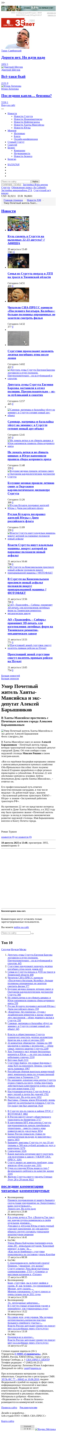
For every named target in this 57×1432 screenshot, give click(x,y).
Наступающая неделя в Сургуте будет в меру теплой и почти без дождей (29, 1093)
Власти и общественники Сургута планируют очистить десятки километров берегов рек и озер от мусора (30, 1037)
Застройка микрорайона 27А (16, 190)
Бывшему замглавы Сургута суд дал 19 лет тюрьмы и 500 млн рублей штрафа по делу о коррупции (31, 1145)
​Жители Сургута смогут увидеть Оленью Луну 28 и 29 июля (30, 1178)
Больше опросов (10, 678)
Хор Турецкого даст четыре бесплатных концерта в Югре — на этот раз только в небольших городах (29, 1054)
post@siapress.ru (32, 1368)
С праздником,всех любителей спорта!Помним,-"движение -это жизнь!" (28, 1264)
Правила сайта (9, 1407)
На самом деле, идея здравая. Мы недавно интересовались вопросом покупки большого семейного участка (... (30, 1320)
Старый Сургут (16, 142)
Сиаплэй (12, 144)
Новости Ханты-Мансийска (29, 124)
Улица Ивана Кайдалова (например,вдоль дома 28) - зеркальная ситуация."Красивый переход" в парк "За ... (31, 1246)
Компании (19, 150)
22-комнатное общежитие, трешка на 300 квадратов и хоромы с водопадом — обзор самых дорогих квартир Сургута (30, 1046)
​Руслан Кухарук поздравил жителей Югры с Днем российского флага (26, 517)
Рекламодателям (28, 1407)
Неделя (15, 949)
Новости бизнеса (23, 156)
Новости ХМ (34, 200)
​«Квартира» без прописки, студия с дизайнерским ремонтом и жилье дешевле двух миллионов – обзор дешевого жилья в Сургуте (31, 1016)
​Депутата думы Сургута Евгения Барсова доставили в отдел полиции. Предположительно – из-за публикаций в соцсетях (31, 390)
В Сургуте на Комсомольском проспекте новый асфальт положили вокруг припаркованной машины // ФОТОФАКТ (28, 586)
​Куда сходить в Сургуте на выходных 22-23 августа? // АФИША (26, 240)
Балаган (12, 159)
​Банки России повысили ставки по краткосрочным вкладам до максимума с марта (29, 1137)
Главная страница (13, 200)
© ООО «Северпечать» (28, 1354)
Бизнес (11, 147)
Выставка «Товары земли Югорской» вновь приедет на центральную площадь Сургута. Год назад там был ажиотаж (31, 1103)
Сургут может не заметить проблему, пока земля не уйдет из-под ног (30, 1164)
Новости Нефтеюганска (27, 122)
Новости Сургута (23, 116)
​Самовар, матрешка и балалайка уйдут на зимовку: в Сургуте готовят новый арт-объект (31, 425)
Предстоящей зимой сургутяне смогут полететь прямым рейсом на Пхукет (30, 658)
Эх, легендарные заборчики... (24, 1303)
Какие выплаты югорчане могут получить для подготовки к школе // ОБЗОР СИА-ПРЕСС (30, 1157)
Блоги (17, 136)
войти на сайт (21, 927)
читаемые (10, 1191)
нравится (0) (8, 837)
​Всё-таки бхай (18, 1060)
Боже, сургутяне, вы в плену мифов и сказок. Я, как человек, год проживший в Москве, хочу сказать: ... (30, 1286)
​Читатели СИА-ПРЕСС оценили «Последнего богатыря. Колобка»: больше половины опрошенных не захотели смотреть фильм (31, 313)
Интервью (19, 133)
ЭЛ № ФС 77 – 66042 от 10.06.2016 (20, 1379)
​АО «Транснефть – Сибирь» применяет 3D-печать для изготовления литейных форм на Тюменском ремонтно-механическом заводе (30, 626)
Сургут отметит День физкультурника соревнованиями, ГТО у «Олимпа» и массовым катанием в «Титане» (28, 1271)
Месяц (22, 949)
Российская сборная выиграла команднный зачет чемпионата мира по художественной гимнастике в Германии (31, 1074)
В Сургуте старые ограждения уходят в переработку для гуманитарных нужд (29, 1307)
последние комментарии (22, 1186)
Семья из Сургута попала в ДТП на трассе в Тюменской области (30, 275)
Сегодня (5, 949)
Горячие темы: (11, 184)
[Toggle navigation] (2, 108)
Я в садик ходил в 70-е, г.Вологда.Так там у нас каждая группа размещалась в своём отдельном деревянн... (31, 1220)
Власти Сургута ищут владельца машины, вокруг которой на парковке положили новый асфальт (30, 550)
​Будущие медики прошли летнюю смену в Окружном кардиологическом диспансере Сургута (31, 488)
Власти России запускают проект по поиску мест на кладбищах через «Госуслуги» (31, 1327)
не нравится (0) (23, 837)
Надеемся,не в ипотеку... (21, 1337)
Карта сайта (7, 1421)
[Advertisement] (28, 878)
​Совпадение (17, 1151)
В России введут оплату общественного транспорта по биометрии (29, 1118)
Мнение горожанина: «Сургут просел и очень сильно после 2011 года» (29, 1293)
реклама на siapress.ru (51, 14)
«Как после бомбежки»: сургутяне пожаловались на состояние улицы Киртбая (31, 1253)
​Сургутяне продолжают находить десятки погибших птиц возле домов (31, 354)
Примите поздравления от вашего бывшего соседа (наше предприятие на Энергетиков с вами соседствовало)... (32, 1203)
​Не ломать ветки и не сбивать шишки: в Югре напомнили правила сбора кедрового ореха (29, 455)
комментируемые (34, 1191)
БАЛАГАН (13, 164)
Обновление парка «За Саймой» (28, 187)
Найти (35, 181)
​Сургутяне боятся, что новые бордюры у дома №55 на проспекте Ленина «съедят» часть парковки (30, 1066)
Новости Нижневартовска (28, 119)
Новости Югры (22, 127)
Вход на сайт (8, 105)
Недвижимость (22, 153)
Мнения (12, 130)
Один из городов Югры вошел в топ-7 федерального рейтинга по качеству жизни (31, 1171)
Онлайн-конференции (26, 139)
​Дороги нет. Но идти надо (24, 1097)
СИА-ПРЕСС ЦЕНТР (38, 1359)
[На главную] (20, 26)
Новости (12, 113)
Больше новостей (10, 675)
